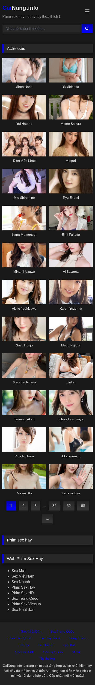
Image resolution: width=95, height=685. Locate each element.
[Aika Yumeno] (71, 439)
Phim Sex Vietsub (26, 604)
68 (83, 506)
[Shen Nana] (24, 70)
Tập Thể (68, 645)
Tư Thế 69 (45, 645)
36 (54, 506)
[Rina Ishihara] (24, 439)
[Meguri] (71, 144)
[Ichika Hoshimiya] (71, 402)
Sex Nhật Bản (23, 610)
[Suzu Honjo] (24, 329)
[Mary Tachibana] (24, 365)
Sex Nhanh (21, 582)
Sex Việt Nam (23, 576)
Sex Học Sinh (53, 652)
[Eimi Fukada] (71, 218)
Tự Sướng (47, 659)
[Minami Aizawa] (24, 255)
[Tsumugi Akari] (24, 402)
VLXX (76, 652)
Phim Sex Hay (23, 587)
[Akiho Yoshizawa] (24, 292)
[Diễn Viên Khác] (24, 144)
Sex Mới (18, 571)
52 (69, 506)
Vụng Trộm (77, 638)
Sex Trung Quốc (25, 598)
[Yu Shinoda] (71, 70)
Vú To (24, 645)
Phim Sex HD (23, 593)
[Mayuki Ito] (24, 476)
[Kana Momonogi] (24, 218)
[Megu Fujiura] (71, 329)
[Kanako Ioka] (71, 476)
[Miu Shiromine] (24, 181)
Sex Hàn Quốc (20, 638)
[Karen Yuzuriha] (71, 292)
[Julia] (71, 365)
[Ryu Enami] (71, 181)
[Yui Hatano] (24, 107)
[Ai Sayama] (71, 255)
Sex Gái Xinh (24, 652)
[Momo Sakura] (71, 107)
